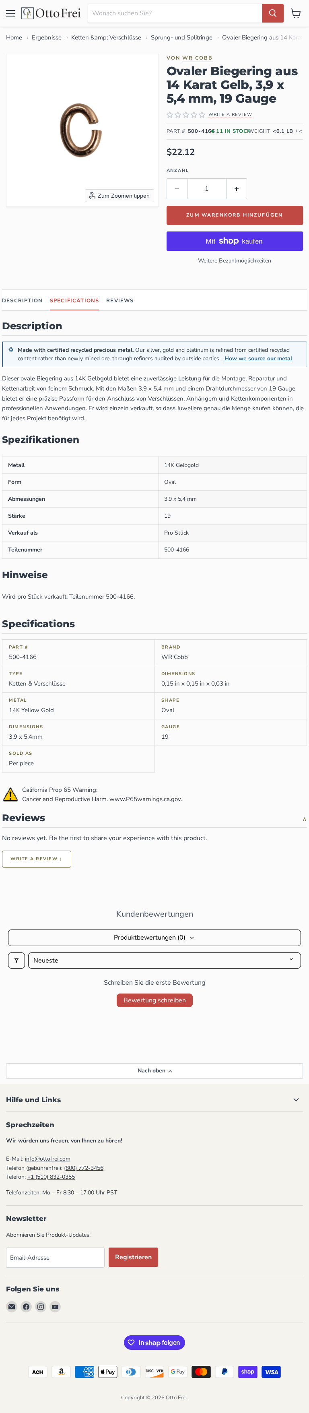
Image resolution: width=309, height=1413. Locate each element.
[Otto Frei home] (51, 13)
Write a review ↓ (36, 859)
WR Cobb (197, 57)
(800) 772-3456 (83, 1168)
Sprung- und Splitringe (181, 37)
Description (22, 300)
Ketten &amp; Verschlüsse (106, 37)
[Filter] (16, 960)
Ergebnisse (47, 37)
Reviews (120, 300)
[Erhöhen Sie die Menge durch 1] (237, 188)
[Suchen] (273, 13)
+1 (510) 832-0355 (51, 1177)
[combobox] (175, 13)
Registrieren (133, 1257)
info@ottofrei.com (47, 1159)
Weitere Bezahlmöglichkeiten (234, 260)
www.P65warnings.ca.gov (145, 799)
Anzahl (178, 170)
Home (14, 37)
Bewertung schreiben (155, 1000)
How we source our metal (258, 358)
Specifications (74, 300)
